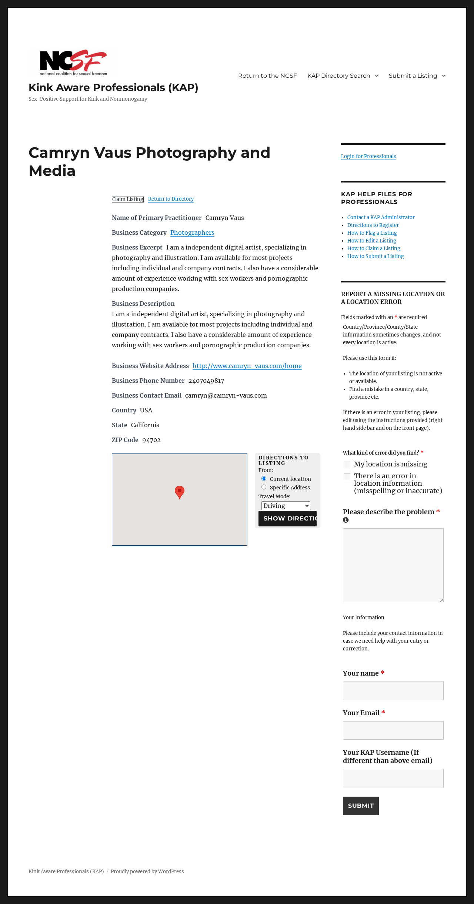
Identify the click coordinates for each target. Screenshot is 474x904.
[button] (179, 492)
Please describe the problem (391, 515)
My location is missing (390, 464)
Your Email (364, 713)
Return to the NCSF (267, 75)
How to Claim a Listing (373, 248)
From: (266, 470)
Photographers (192, 232)
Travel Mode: (274, 496)
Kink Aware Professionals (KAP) (113, 87)
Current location (290, 479)
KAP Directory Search (338, 75)
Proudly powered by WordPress (147, 871)
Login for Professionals (368, 156)
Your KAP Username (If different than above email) (388, 756)
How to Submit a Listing (375, 256)
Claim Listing (127, 199)
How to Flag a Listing (372, 233)
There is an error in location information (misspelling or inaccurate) (398, 483)
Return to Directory (171, 199)
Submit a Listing (413, 75)
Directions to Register (373, 225)
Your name (364, 673)
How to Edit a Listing (371, 241)
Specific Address (289, 488)
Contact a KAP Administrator (381, 217)
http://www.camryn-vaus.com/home (247, 365)
